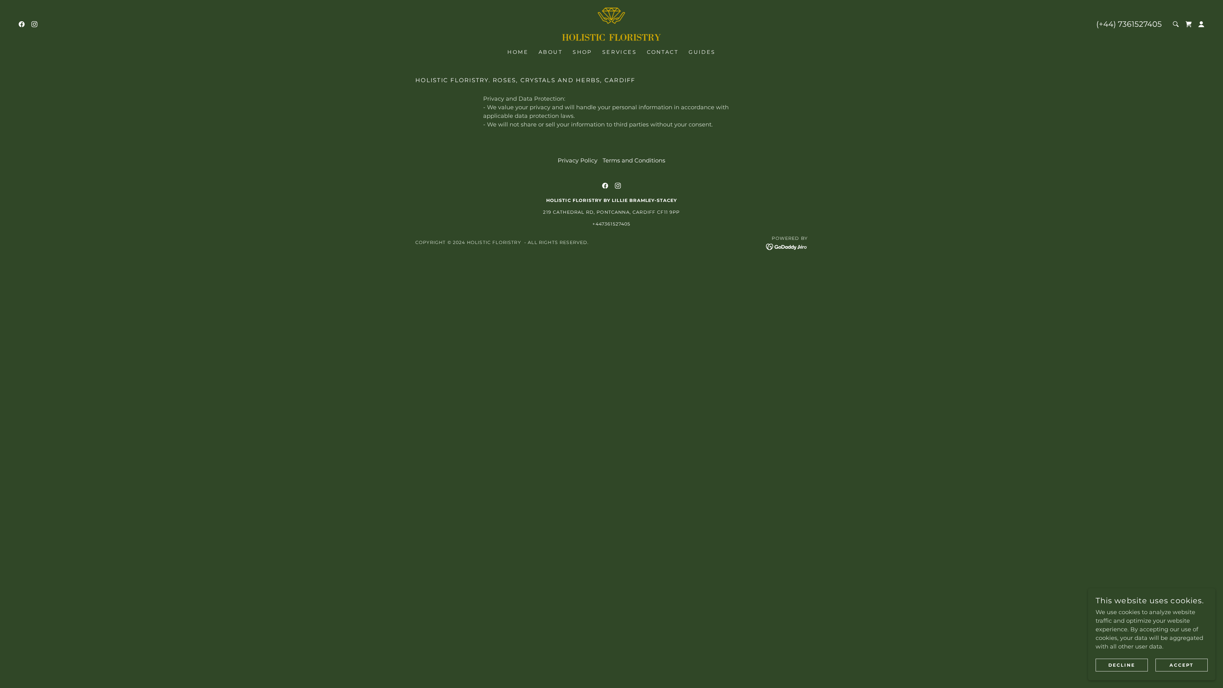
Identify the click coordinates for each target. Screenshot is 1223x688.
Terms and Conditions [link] (634, 160)
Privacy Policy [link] (577, 160)
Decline (1121, 665)
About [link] (550, 52)
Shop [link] (582, 52)
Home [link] (517, 52)
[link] (21, 24)
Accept (1181, 665)
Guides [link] (702, 52)
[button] (1188, 24)
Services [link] (619, 52)
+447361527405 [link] (611, 224)
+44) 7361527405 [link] (1130, 24)
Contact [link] (662, 52)
